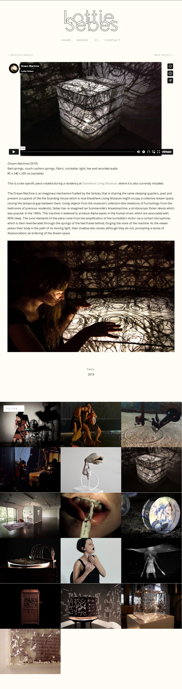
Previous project (20, 55)
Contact (113, 40)
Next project (164, 55)
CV (97, 40)
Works (83, 40)
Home (66, 40)
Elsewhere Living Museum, (100, 183)
